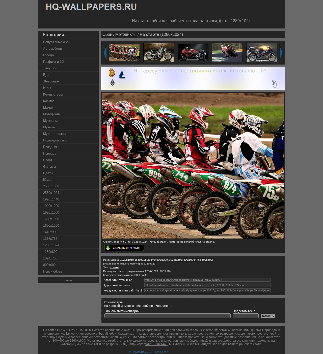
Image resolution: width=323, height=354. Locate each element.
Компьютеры (53, 94)
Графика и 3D (53, 62)
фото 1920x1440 (156, 344)
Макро (48, 107)
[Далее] (281, 52)
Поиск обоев (52, 271)
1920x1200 (51, 206)
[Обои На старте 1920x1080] (124, 52)
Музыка (49, 127)
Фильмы (49, 166)
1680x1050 (51, 219)
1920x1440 (51, 199)
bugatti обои (107, 333)
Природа (49, 153)
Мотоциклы (51, 114)
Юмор (47, 180)
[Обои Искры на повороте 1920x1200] (227, 52)
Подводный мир (55, 140)
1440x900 (50, 232)
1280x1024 (51, 245)
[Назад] (105, 52)
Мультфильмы (54, 134)
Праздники (51, 147)
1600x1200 (51, 225)
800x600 (49, 265)
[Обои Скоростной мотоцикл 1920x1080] (193, 52)
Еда (46, 75)
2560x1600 (51, 186)
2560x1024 (51, 193)
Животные (51, 81)
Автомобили (52, 48)
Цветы (48, 173)
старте (114, 267)
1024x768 (50, 258)
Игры (47, 88)
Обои (107, 34)
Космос (49, 101)
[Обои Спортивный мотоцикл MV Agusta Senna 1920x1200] (262, 52)
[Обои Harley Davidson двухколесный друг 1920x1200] (159, 52)
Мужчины (50, 121)
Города (48, 55)
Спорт (47, 160)
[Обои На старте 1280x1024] (193, 237)
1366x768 (50, 239)
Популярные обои (56, 42)
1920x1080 (51, 212)
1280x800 (50, 252)
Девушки (50, 68)
